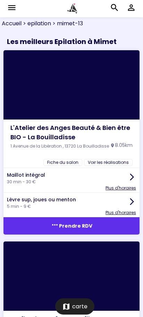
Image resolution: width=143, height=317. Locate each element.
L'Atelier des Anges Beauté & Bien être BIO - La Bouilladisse (70, 132)
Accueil (12, 23)
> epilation (36, 23)
